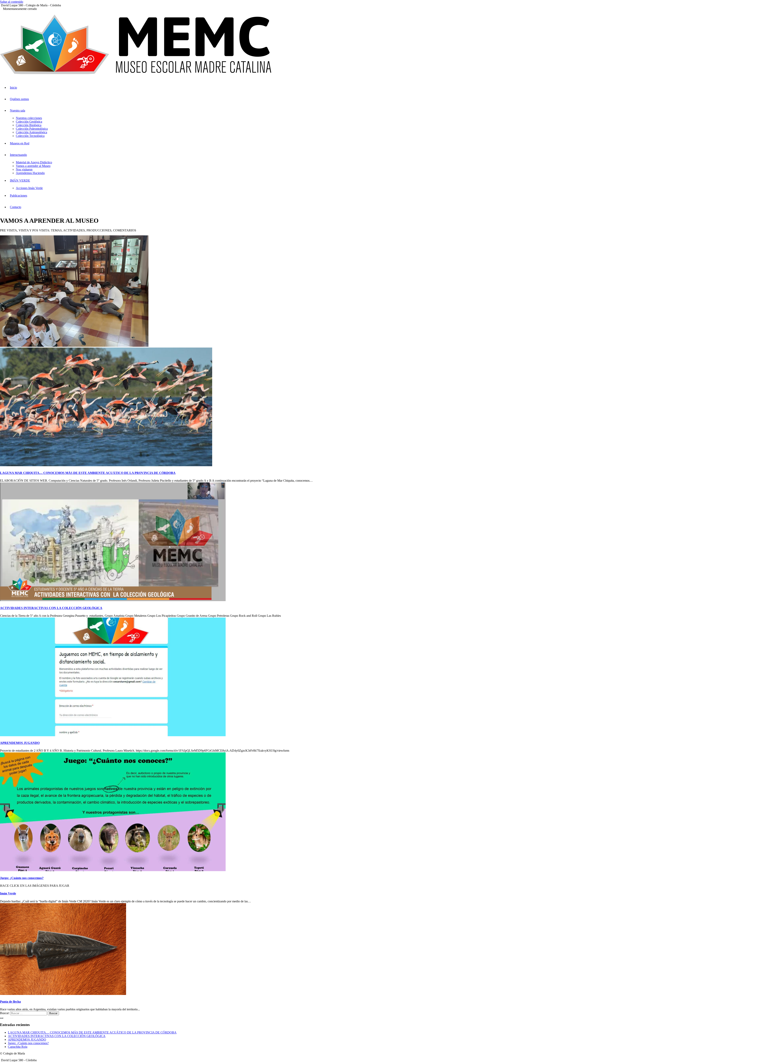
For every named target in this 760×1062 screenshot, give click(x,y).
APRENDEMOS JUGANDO (20, 743)
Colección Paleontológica (32, 128)
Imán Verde (8, 893)
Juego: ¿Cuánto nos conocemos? (22, 878)
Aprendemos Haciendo (30, 173)
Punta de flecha (10, 1001)
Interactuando (18, 154)
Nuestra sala (17, 110)
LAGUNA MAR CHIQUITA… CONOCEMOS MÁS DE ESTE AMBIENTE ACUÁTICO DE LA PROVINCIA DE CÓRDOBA (88, 473)
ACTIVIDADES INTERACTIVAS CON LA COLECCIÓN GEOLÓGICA (51, 608)
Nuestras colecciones (29, 118)
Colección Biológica (28, 125)
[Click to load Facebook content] (1, 1018)
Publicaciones (18, 195)
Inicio (13, 87)
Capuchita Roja (17, 1046)
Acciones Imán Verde (29, 188)
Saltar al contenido (11, 1)
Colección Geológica (29, 121)
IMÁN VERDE (20, 180)
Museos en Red (19, 143)
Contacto (15, 207)
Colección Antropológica (31, 132)
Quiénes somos (19, 99)
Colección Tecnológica (30, 135)
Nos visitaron (24, 169)
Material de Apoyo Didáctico (34, 162)
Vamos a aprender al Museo (33, 166)
